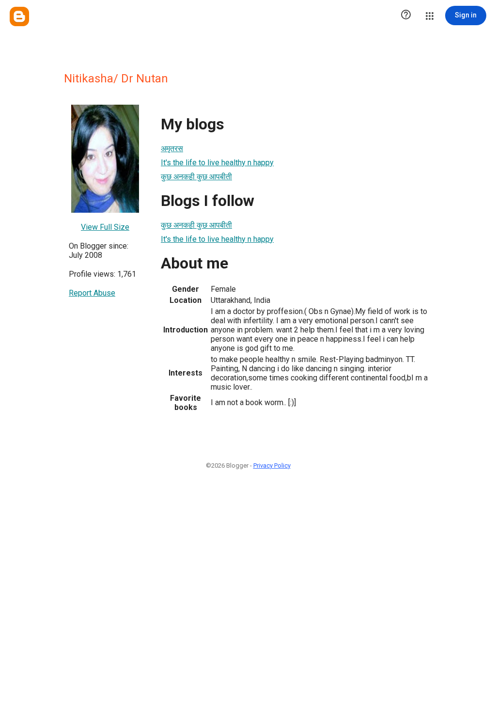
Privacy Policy (272, 465)
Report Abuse (92, 293)
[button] (406, 15)
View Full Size (105, 227)
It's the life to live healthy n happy (217, 162)
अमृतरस (172, 148)
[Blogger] (19, 16)
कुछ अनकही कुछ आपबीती (196, 176)
